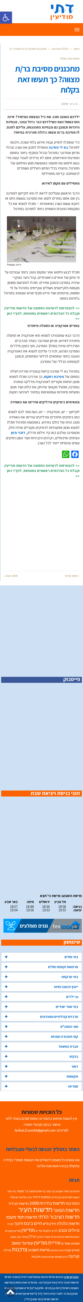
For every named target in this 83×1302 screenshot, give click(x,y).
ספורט (75, 1243)
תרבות (36, 1256)
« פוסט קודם (72, 575)
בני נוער (50, 1191)
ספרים (65, 1243)
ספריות (73, 1086)
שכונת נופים (47, 1256)
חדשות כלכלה (68, 1223)
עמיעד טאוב (22, 1243)
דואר (74, 1066)
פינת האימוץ (57, 1250)
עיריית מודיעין (47, 1243)
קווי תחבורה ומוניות (64, 1036)
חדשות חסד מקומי (21, 1217)
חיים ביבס (33, 1223)
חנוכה (10, 1223)
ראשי (77, 48)
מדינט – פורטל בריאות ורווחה (30, 1282)
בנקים (74, 1056)
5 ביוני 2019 (69, 104)
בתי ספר (11, 1191)
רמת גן (56, 1288)
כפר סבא (37, 1299)
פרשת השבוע (39, 1249)
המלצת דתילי (42, 1197)
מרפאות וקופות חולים (63, 967)
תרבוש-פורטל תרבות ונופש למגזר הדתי (42, 1277)
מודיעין (28, 1230)
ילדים (55, 1231)
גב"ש (34, 1288)
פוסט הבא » (11, 575)
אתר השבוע (62, 1191)
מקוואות (72, 1076)
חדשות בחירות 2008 (47, 1203)
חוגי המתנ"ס (69, 1026)
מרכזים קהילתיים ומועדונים (59, 1016)
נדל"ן (32, 1236)
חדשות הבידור (18, 1203)
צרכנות (19, 1249)
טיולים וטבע (69, 1230)
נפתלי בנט (22, 1236)
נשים (13, 1237)
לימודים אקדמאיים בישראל (21, 1293)
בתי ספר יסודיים (67, 1006)
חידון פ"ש (49, 1223)
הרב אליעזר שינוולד (21, 1197)
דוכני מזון (18, 432)
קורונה (74, 1256)
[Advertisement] (41, 522)
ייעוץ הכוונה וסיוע (66, 986)
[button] (6, 18)
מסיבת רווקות (54, 376)
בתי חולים (71, 957)
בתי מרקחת (69, 977)
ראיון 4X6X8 (61, 1256)
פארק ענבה (72, 1250)
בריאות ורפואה (37, 1191)
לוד (39, 1293)
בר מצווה (22, 1191)
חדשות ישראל (50, 1299)
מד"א (39, 1231)
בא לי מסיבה (58, 147)
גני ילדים (72, 996)
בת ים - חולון (45, 1288)
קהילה (7, 1250)
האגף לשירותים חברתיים (66, 1197)
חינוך (18, 1223)
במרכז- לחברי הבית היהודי (57, 1293)
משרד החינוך (43, 1236)
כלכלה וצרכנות (60, 48)
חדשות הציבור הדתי (59, 1217)
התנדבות (72, 1203)
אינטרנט (75, 1191)
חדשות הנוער (66, 1210)
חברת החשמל (68, 1046)
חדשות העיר (35, 1209)
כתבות (47, 1231)
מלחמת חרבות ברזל (62, 1237)
